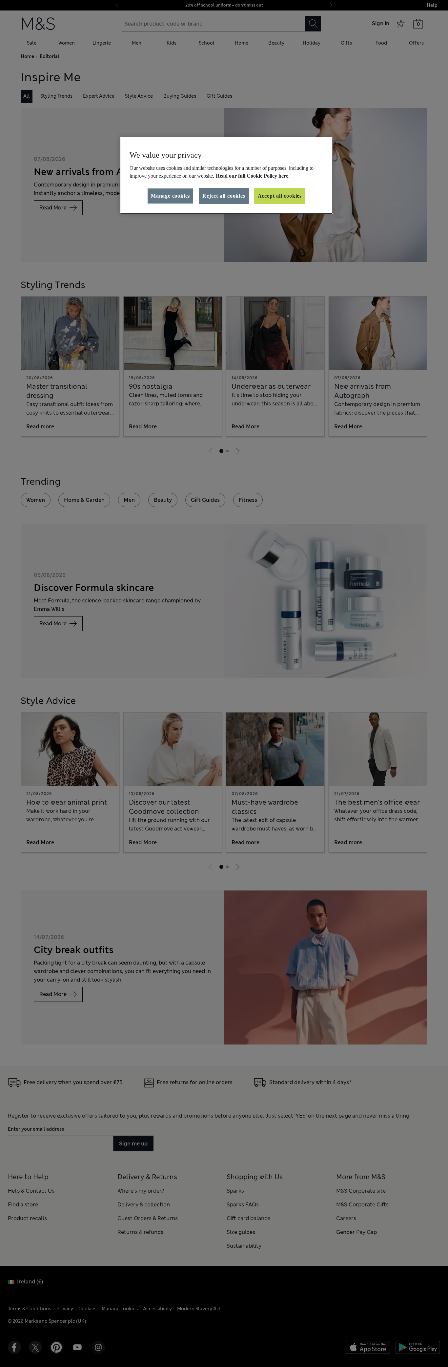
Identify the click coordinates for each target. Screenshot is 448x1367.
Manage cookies (170, 196)
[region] (226, 175)
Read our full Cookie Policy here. (253, 176)
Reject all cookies (223, 196)
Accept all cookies (280, 196)
